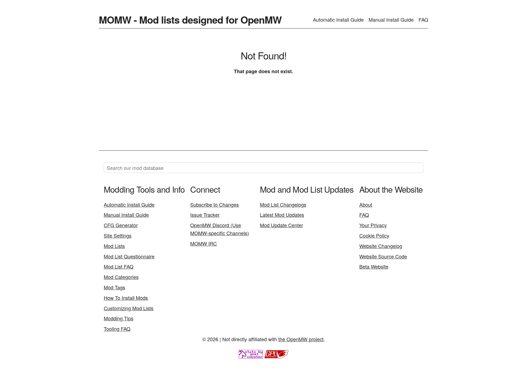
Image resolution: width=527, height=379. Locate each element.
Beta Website (373, 266)
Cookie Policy (374, 235)
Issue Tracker (205, 214)
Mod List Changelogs (283, 204)
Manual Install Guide (391, 19)
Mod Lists (114, 245)
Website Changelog (380, 245)
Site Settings (117, 235)
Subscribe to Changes (214, 204)
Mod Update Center (281, 225)
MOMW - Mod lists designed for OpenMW (190, 19)
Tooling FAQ (117, 328)
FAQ (423, 19)
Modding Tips (118, 318)
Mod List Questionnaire (129, 256)
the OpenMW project (301, 339)
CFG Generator (121, 225)
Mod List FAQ (118, 266)
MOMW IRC (203, 243)
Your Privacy (373, 225)
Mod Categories (121, 276)
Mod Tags (114, 287)
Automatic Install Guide (338, 19)
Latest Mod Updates (282, 214)
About (365, 204)
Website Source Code (383, 256)
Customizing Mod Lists (128, 308)
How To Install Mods (126, 297)
